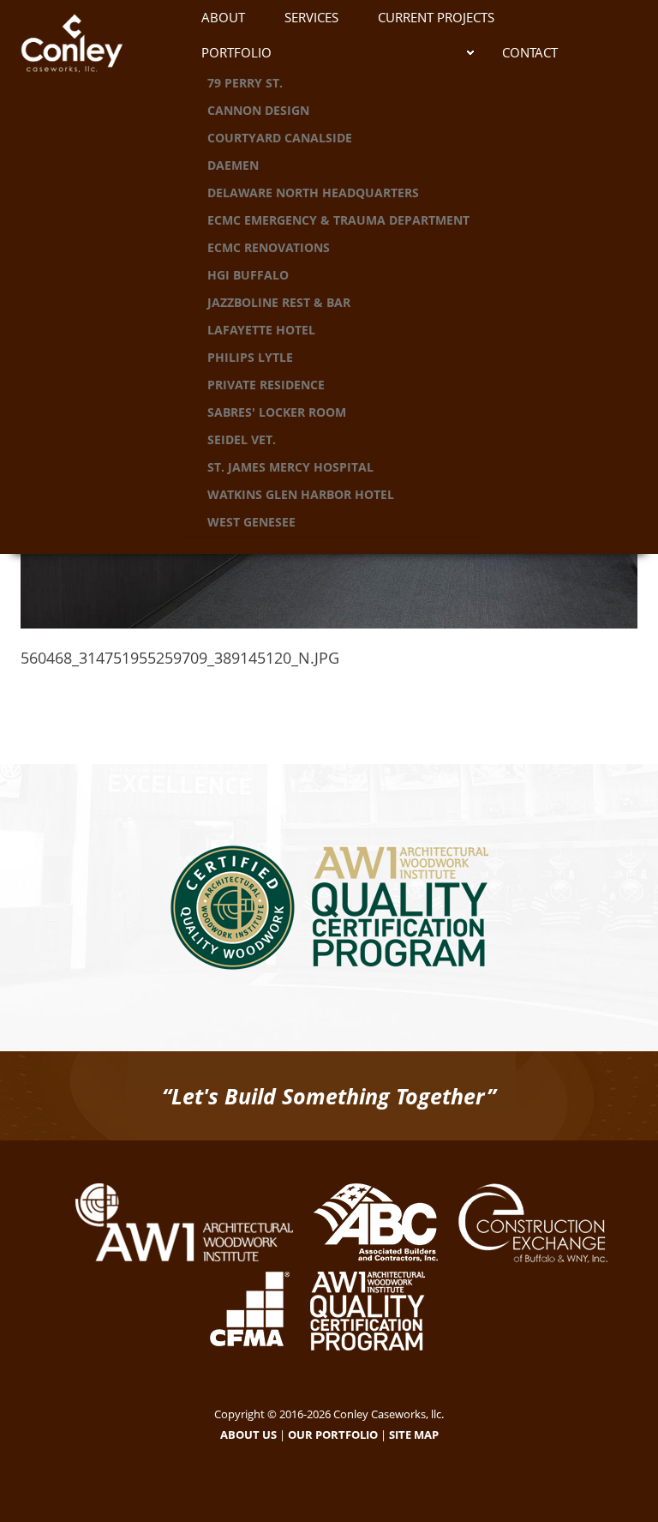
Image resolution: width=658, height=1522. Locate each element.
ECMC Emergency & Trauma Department (338, 220)
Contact (530, 52)
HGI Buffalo (248, 275)
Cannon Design (258, 110)
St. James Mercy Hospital (290, 467)
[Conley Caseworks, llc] (88, 47)
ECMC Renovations (268, 247)
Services (311, 17)
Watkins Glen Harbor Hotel (300, 494)
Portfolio (236, 52)
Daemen (233, 165)
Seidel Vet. (241, 439)
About (223, 17)
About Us (248, 1434)
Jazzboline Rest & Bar (278, 302)
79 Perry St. (245, 83)
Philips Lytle (250, 357)
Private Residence (266, 384)
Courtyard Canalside (279, 137)
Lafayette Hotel (261, 330)
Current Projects (436, 17)
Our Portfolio (333, 1434)
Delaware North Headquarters (313, 192)
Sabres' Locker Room (276, 412)
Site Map (414, 1434)
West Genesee (251, 522)
